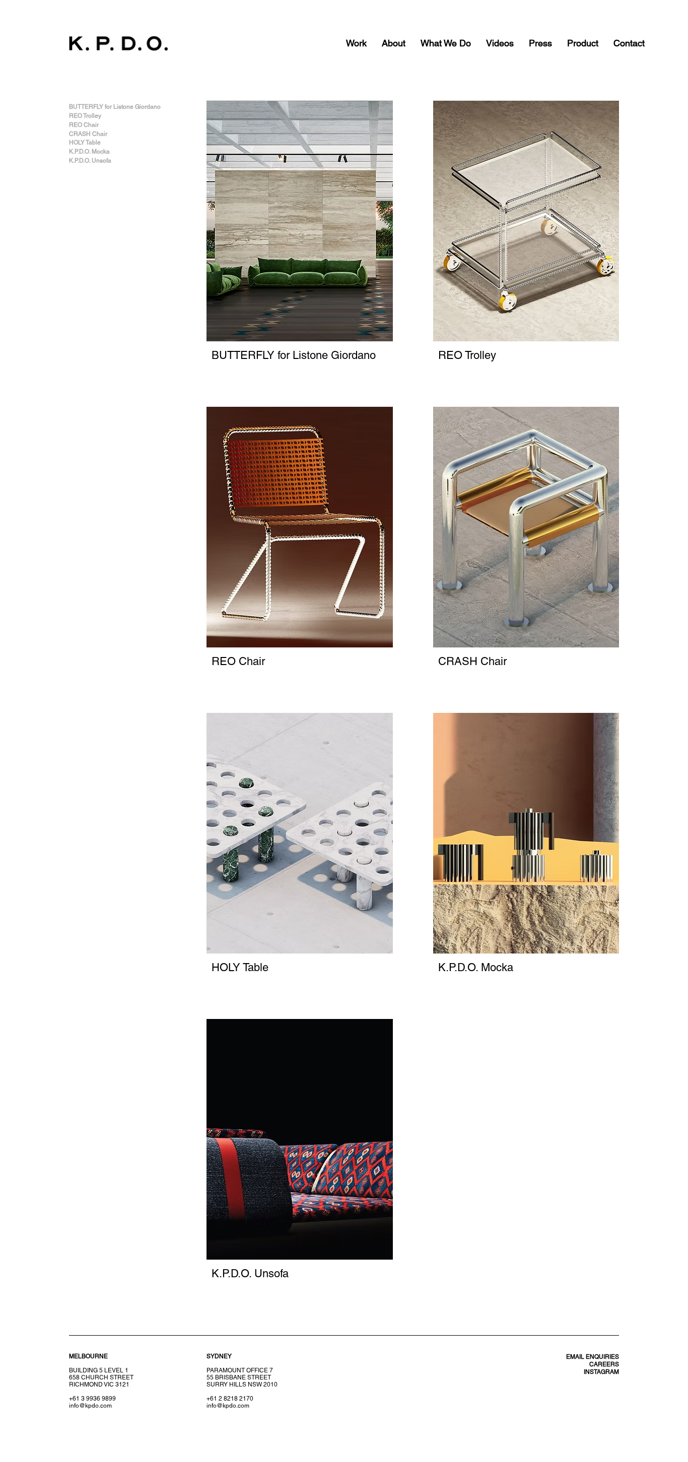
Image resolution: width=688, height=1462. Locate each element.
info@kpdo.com (228, 1405)
